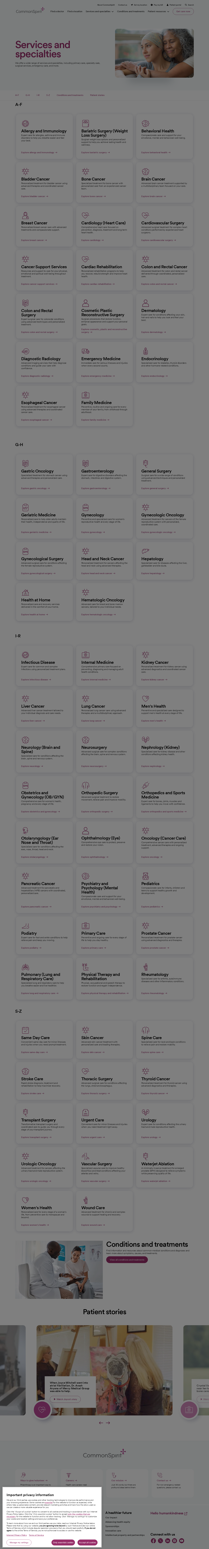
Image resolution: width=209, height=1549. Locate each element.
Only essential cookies (63, 1542)
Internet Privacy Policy (17, 1535)
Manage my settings (19, 1542)
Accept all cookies (87, 1542)
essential (48, 1502)
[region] (52, 1517)
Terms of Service (36, 1535)
